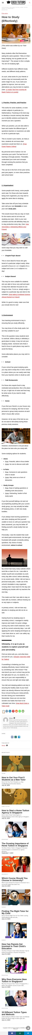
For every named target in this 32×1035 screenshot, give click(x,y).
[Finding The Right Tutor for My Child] (16, 897)
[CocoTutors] (16, 2)
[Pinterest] (13, 712)
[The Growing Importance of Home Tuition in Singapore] (16, 829)
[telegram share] (19, 737)
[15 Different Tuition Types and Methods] (16, 998)
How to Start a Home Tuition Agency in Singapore (15, 811)
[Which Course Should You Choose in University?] (16, 864)
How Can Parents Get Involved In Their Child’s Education (14, 946)
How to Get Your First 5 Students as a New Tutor (14, 778)
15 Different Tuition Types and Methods (14, 1013)
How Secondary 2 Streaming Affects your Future (15, 226)
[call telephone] (29, 2)
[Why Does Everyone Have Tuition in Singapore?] (16, 965)
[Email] (23, 712)
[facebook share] (12, 737)
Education (4, 9)
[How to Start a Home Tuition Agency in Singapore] (16, 797)
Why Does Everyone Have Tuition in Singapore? (14, 980)
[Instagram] (6, 712)
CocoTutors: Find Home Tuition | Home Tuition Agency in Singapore (14, 8)
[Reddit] (16, 712)
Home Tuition (5, 806)
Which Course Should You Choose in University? (15, 879)
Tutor (3, 773)
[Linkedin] (10, 712)
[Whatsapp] (19, 712)
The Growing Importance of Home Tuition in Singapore (15, 844)
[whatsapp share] (16, 737)
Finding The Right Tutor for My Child (15, 912)
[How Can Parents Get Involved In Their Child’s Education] (16, 930)
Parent (4, 907)
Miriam (11, 718)
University (5, 874)
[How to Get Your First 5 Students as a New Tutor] (16, 764)
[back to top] (28, 1028)
